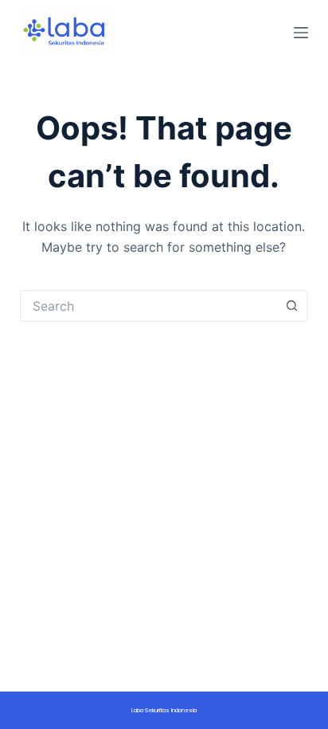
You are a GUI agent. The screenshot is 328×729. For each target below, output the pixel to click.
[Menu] (301, 32)
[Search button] (292, 306)
